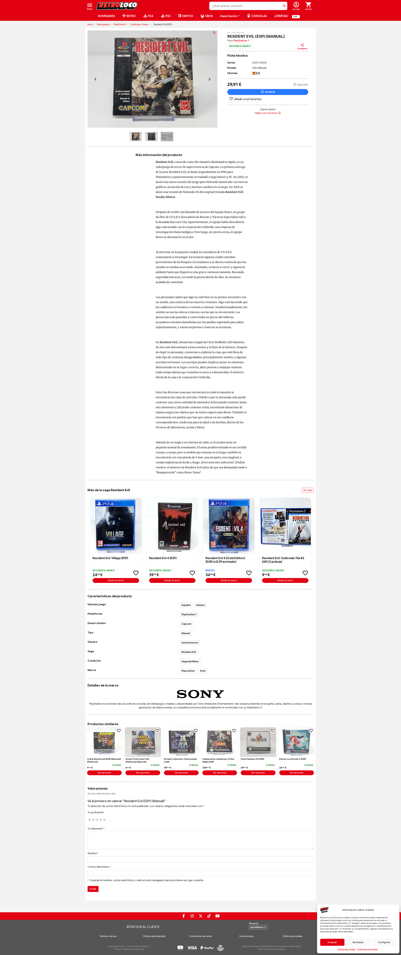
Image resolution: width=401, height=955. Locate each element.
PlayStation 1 (120, 24)
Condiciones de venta (200, 936)
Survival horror (190, 642)
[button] (95, 79)
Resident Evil (189, 652)
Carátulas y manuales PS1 (143, 24)
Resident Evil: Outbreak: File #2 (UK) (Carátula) (283, 559)
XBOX (209, 16)
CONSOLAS (259, 16)
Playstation (188, 670)
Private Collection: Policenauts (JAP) (180, 760)
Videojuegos (103, 24)
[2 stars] (93, 819)
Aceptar (332, 942)
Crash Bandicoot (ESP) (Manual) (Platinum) (104, 760)
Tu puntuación (96, 812)
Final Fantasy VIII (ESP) (252, 759)
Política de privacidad (367, 949)
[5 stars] (104, 819)
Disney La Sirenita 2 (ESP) (292, 759)
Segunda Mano (190, 661)
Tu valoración (96, 828)
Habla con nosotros (266, 113)
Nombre (93, 853)
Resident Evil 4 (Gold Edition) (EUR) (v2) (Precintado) (225, 559)
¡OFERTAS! (281, 16)
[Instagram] (192, 916)
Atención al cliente (142, 927)
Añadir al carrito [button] (116, 580)
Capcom (186, 623)
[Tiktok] (209, 916)
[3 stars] (97, 819)
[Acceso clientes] (296, 6)
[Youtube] (217, 916)
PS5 (167, 16)
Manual (186, 633)
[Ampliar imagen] (214, 33)
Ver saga (307, 490)
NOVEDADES (106, 16)
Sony (203, 670)
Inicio (90, 24)
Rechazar (358, 942)
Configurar (384, 942)
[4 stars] (101, 819)
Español (186, 605)
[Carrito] (308, 6)
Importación (228, 16)
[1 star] (89, 819)
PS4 (150, 16)
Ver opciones (104, 772)
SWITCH (187, 16)
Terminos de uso (108, 936)
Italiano (200, 605)
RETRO (131, 16)
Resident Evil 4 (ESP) (163, 558)
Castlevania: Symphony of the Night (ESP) (218, 760)
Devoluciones (247, 936)
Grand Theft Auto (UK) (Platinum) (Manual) (137, 760)
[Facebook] (183, 916)
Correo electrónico (99, 866)
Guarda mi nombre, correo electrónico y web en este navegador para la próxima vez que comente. (147, 880)
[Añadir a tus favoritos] (136, 573)
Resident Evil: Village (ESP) (110, 558)
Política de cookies (346, 949)
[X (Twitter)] (200, 916)
